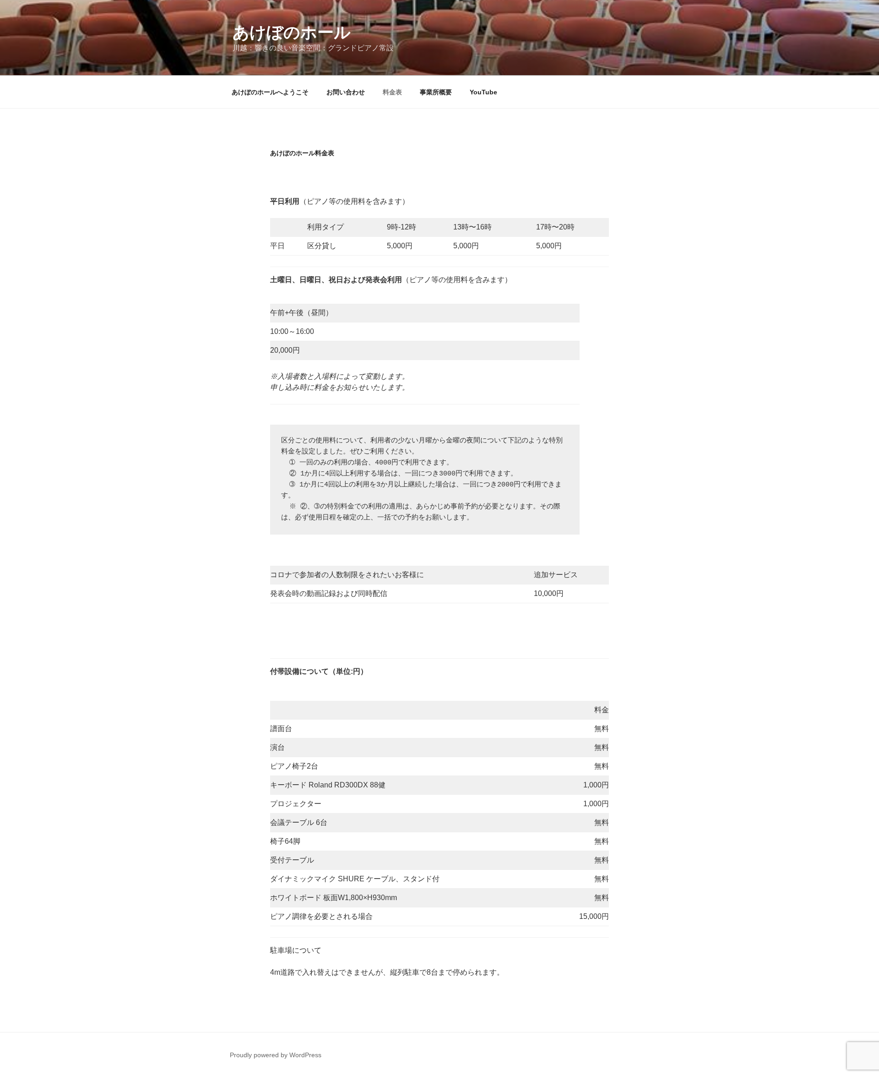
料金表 (392, 92)
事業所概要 (436, 92)
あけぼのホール (292, 32)
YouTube (483, 92)
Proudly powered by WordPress (275, 1055)
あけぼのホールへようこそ (270, 92)
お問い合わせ (345, 92)
